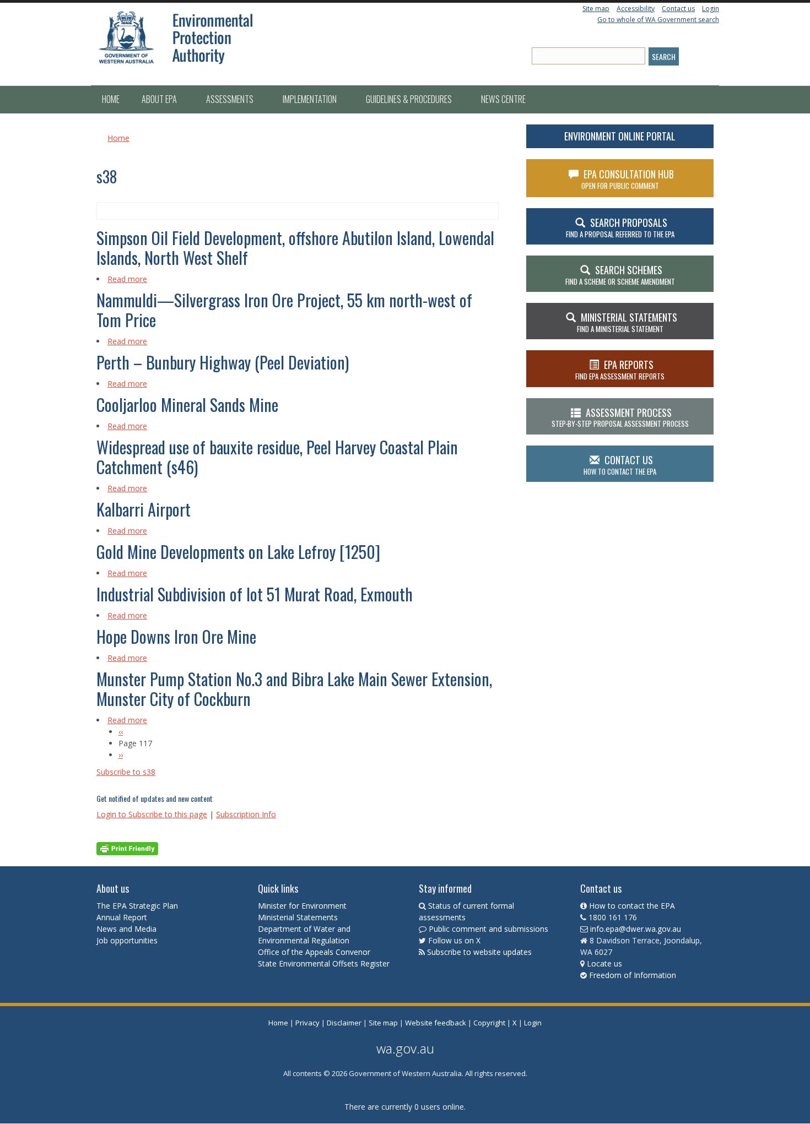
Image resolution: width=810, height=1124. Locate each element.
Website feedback (435, 1023)
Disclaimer (344, 1023)
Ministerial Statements (299, 917)
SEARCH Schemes (620, 275)
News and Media (126, 929)
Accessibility (636, 8)
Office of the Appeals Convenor (314, 952)
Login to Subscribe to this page (151, 814)
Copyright (489, 1023)
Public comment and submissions (488, 929)
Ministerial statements (627, 322)
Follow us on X (454, 940)
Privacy (307, 1023)
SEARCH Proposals (620, 227)
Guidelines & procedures (409, 99)
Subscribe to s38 (125, 772)
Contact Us (620, 465)
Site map (595, 8)
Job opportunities (127, 940)
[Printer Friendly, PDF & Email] (127, 848)
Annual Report (122, 917)
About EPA (160, 99)
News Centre (503, 99)
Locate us (604, 963)
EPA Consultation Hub (627, 179)
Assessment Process (620, 417)
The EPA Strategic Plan (137, 905)
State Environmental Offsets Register (324, 963)
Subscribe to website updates (479, 952)
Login (710, 8)
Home (111, 99)
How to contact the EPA (632, 905)
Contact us (678, 8)
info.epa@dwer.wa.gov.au (635, 929)
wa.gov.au (405, 1048)
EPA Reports (620, 369)
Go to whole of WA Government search (658, 19)
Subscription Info (246, 814)
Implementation (310, 99)
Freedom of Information (632, 975)
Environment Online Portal (620, 136)
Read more (127, 279)
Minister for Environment (302, 905)
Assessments (230, 99)
